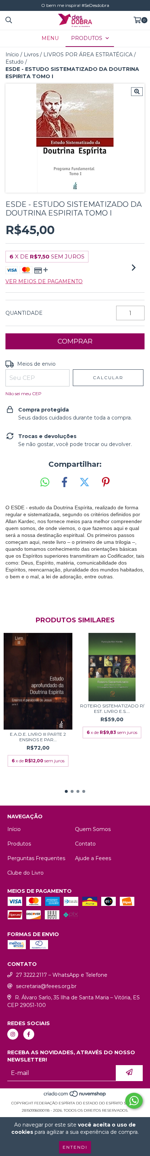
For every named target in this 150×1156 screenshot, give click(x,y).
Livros (31, 54)
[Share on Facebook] (64, 482)
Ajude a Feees (93, 858)
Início (12, 54)
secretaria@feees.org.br (46, 986)
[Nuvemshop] (75, 1095)
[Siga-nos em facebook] (28, 1034)
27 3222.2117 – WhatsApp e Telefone (61, 975)
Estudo (14, 62)
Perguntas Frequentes (36, 858)
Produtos (19, 843)
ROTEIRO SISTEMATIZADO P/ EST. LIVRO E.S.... (112, 708)
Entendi (75, 1147)
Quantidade (24, 313)
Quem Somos (93, 829)
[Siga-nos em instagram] (12, 1034)
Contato (85, 843)
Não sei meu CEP (23, 393)
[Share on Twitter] (84, 482)
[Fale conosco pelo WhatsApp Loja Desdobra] (134, 1101)
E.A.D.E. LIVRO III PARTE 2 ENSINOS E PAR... (38, 736)
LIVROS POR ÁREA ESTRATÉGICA (88, 54)
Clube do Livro (25, 873)
